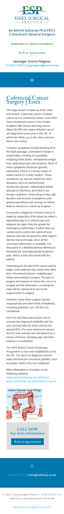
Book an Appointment (27, 441)
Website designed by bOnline (34, 507)
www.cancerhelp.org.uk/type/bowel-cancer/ (31, 381)
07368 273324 (15, 65)
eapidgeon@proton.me (42, 65)
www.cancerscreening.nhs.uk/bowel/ (27, 377)
